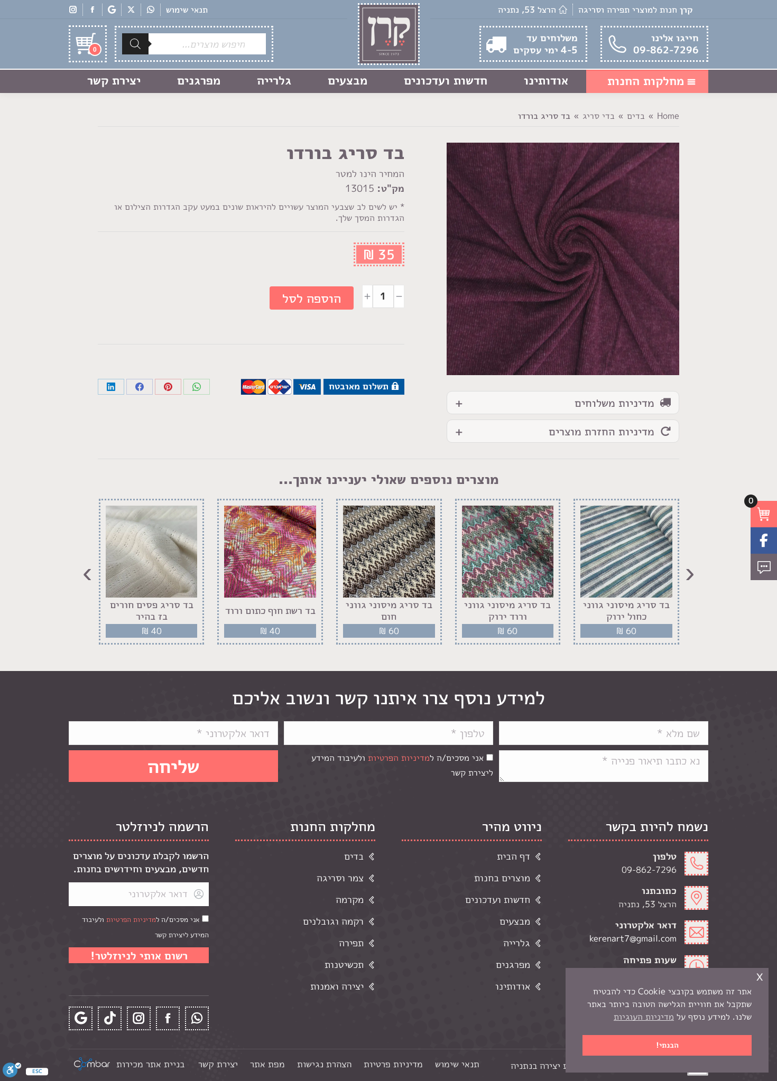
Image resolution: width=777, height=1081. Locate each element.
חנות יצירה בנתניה (546, 1065)
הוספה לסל (311, 298)
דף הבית (513, 856)
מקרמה (350, 899)
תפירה (351, 942)
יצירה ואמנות (337, 986)
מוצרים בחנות (502, 877)
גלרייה (516, 942)
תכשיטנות (344, 964)
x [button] (759, 976)
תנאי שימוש (187, 9)
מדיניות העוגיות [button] (644, 1016)
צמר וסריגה (340, 877)
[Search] (135, 43)
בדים (354, 856)
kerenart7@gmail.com (633, 938)
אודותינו (512, 986)
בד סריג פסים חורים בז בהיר (151, 610)
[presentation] (690, 572)
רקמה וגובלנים (333, 921)
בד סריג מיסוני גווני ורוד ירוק (507, 610)
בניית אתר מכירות (150, 1064)
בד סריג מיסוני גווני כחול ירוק (626, 610)
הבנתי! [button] (667, 1045)
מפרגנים (513, 964)
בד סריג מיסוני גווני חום (389, 610)
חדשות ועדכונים (497, 899)
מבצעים (515, 921)
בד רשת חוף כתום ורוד (270, 611)
